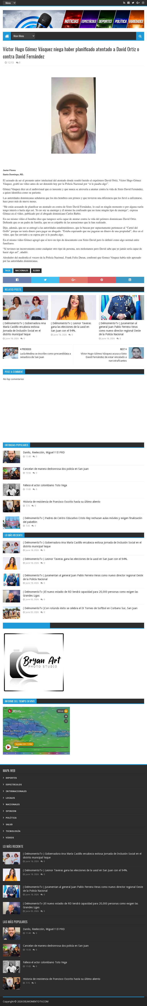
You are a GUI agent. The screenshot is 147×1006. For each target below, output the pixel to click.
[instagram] (142, 3)
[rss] (124, 3)
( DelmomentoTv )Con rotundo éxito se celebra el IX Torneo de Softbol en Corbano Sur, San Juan (80, 608)
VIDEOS (10, 837)
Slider (36, 271)
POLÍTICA (11, 818)
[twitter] (133, 3)
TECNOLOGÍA (13, 831)
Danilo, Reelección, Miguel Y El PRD (44, 452)
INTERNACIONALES (16, 791)
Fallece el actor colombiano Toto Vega (45, 485)
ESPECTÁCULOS (14, 784)
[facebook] (128, 3)
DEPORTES (11, 778)
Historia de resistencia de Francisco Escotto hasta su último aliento (61, 501)
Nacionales (21, 271)
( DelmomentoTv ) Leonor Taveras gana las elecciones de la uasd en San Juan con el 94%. (71, 327)
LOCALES (10, 798)
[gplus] (138, 3)
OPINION (11, 811)
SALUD (9, 824)
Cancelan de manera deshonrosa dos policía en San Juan (56, 468)
